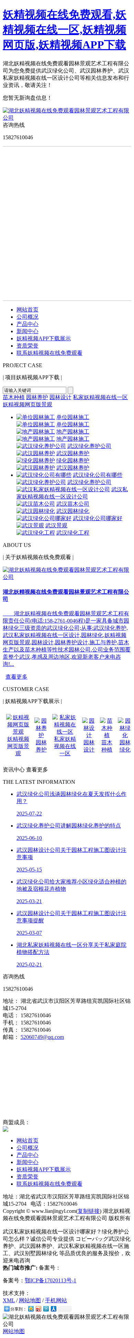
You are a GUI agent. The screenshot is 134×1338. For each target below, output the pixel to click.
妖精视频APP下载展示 (43, 338)
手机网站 (56, 1300)
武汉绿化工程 (72, 533)
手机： (11, 1023)
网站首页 (27, 309)
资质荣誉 (27, 346)
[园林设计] (89, 735)
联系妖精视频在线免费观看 (49, 353)
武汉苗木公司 (72, 504)
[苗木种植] (107, 735)
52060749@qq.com (42, 1037)
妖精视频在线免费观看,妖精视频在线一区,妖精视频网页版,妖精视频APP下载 (64, 29)
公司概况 (27, 317)
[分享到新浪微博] (38, 1308)
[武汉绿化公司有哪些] (43, 475)
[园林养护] (41, 735)
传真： (11, 1030)
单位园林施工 (72, 417)
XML (9, 1300)
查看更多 (16, 677)
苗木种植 (14, 397)
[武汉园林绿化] (35, 511)
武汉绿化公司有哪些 (97, 475)
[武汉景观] (30, 525)
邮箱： (11, 1037)
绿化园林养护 (72, 460)
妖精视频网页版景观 (27, 404)
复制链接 (89, 1211)
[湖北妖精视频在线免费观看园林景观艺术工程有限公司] (67, 118)
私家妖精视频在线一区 (100, 397)
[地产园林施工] (35, 432)
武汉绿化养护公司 (89, 446)
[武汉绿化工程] (35, 533)
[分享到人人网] (53, 1308)
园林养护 (37, 397)
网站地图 (30, 1300)
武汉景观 (56, 525)
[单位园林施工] (35, 417)
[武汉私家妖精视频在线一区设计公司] (63, 489)
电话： (11, 1015)
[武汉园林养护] (35, 453)
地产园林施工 (72, 432)
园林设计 (60, 397)
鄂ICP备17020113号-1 (50, 1280)
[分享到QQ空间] (30, 1308)
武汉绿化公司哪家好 (97, 518)
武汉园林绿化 (72, 511)
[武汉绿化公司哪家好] (43, 518)
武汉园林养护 (72, 453)
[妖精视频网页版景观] (18, 732)
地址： (11, 1001)
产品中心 (27, 324)
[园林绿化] (125, 735)
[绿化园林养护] (35, 460)
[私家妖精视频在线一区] (65, 732)
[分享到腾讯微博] (45, 1308)
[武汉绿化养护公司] (41, 446)
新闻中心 (27, 331)
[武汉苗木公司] (35, 504)
